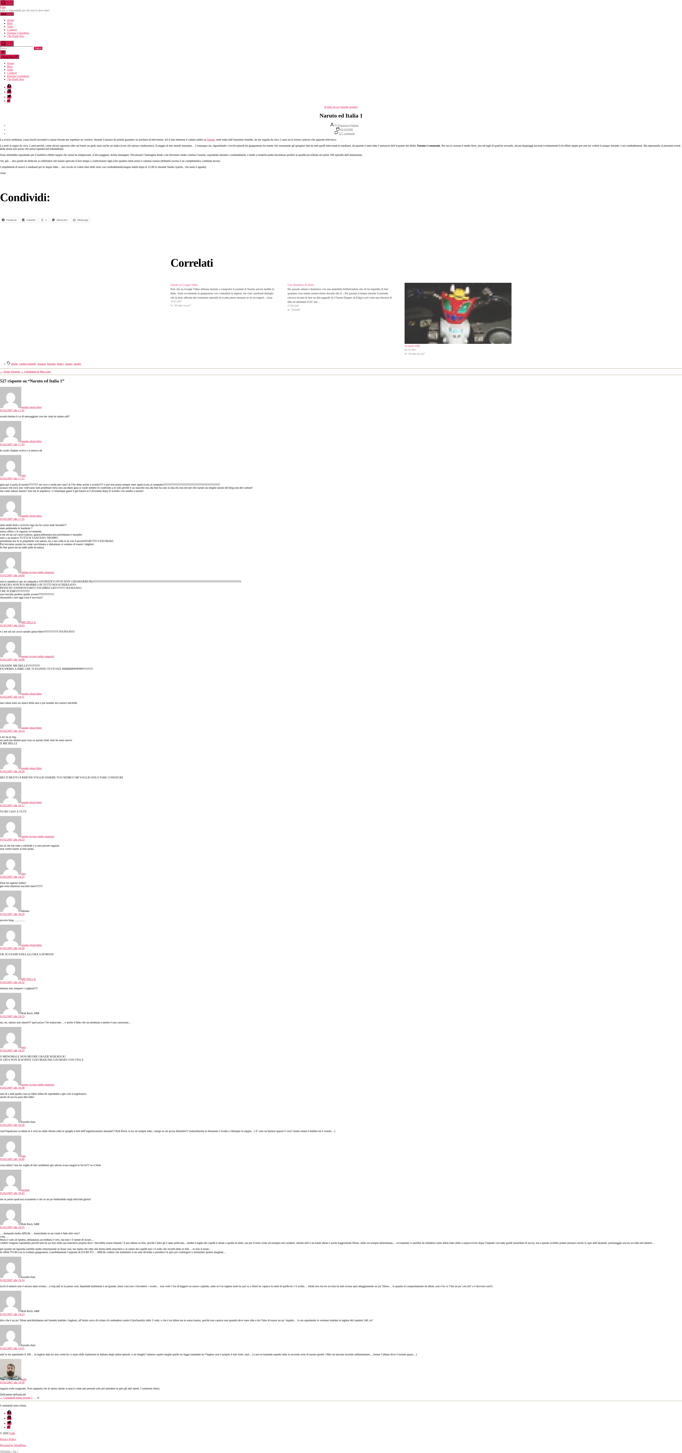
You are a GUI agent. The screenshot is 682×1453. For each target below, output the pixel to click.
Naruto (211, 139)
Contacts (12, 29)
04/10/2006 (346, 129)
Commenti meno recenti (15, 1397)
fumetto (51, 363)
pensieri (353, 106)
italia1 (60, 363)
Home (10, 20)
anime (14, 363)
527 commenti (347, 133)
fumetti (344, 106)
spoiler (77, 363)
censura (41, 363)
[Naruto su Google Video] (223, 319)
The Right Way (15, 36)
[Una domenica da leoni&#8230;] (341, 319)
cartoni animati (27, 363)
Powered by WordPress (13, 1445)
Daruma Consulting (18, 32)
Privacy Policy (8, 1439)
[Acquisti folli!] (458, 313)
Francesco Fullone (348, 125)
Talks (10, 26)
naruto (68, 363)
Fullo (3, 7)
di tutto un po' (332, 106)
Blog (10, 23)
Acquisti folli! (412, 345)
